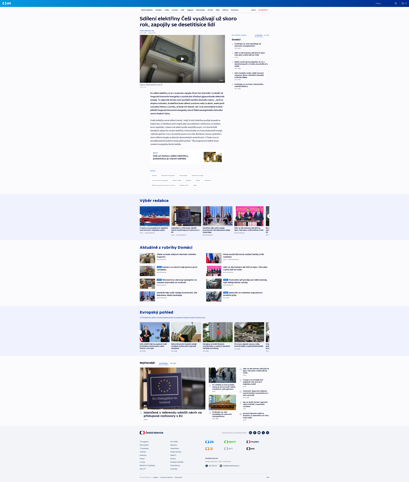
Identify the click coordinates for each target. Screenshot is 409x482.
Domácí (175, 10)
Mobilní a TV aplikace (147, 465)
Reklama (173, 445)
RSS (268, 477)
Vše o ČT (143, 469)
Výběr (195, 185)
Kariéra (173, 459)
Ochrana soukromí (166, 477)
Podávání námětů (176, 462)
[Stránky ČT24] (209, 442)
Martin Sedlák (177, 180)
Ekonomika (200, 10)
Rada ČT (173, 455)
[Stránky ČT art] (228, 448)
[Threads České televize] (267, 432)
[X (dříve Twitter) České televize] (263, 432)
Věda (218, 10)
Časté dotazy (175, 465)
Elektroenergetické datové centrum (163, 185)
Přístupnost (178, 477)
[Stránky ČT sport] (230, 442)
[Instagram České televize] (250, 432)
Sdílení (198, 180)
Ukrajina (159, 10)
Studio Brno (174, 448)
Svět (182, 10)
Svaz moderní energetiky (160, 180)
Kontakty (173, 469)
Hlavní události (147, 10)
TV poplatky (144, 448)
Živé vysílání (144, 445)
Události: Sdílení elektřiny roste (150, 85)
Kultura (225, 10)
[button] (182, 59)
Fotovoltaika (183, 175)
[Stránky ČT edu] (250, 448)
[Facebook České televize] (254, 432)
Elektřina (188, 180)
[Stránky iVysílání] (253, 442)
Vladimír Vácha (184, 185)
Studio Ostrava (175, 452)
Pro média (174, 441)
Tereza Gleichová (145, 31)
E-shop (142, 462)
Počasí (210, 10)
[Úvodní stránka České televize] (152, 432)
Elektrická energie (197, 175)
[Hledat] (395, 3)
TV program (144, 441)
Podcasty (234, 10)
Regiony (190, 10)
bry (153, 31)
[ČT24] (7, 3)
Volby (167, 10)
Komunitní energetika (168, 175)
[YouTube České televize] (259, 432)
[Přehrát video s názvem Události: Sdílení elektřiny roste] (182, 59)
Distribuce (207, 180)
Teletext (143, 452)
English (155, 477)
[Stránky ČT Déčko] (209, 448)
